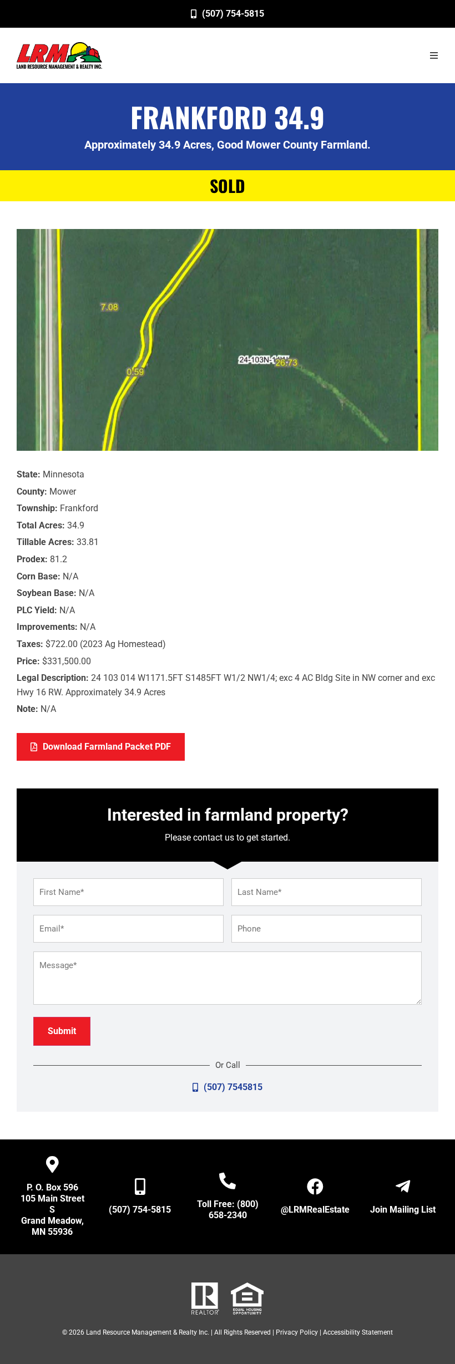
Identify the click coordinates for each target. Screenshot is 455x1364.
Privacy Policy (297, 1332)
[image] (59, 55)
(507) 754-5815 (140, 1209)
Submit (62, 1031)
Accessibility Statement (358, 1332)
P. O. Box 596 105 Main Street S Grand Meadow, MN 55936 (52, 1209)
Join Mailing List (403, 1209)
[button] (434, 55)
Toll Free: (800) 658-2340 (228, 1209)
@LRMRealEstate (315, 1209)
